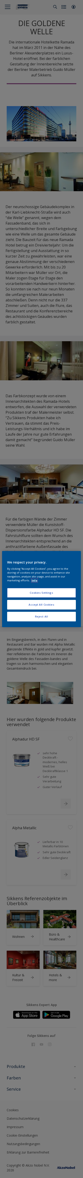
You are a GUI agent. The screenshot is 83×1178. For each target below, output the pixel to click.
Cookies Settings (41, 593)
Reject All (41, 616)
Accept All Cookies (41, 604)
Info (34, 580)
